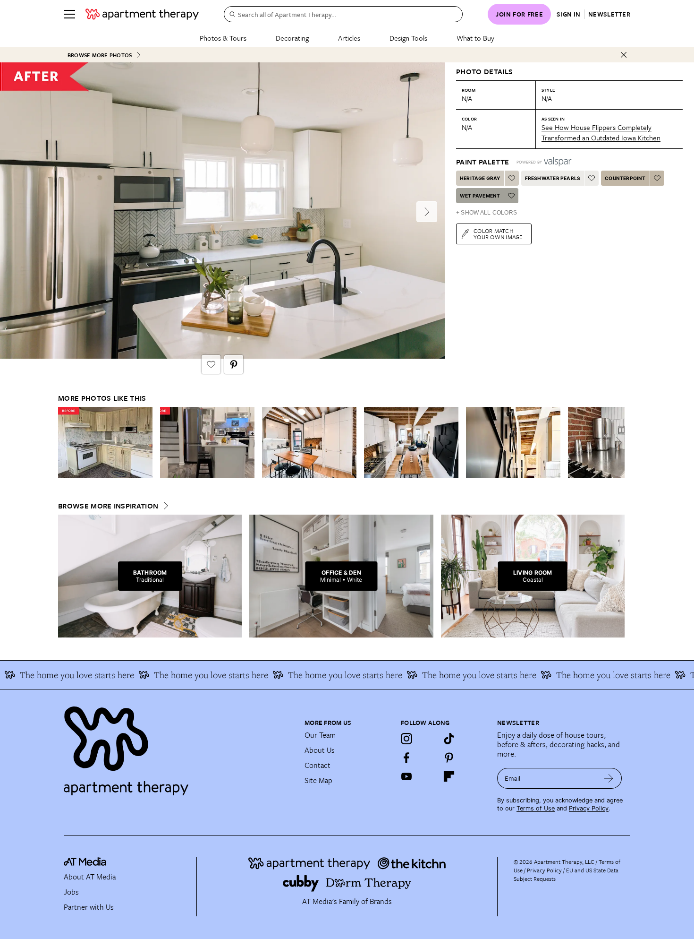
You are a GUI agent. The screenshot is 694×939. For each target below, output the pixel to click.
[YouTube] (406, 776)
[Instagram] (406, 738)
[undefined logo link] (142, 14)
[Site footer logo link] (178, 746)
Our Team (320, 735)
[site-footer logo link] (85, 863)
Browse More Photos (100, 55)
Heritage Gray (480, 178)
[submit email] (609, 778)
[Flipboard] (449, 776)
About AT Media (90, 876)
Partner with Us (89, 907)
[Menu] (69, 14)
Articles (349, 38)
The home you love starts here (192, 675)
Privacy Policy (589, 808)
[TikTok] (449, 738)
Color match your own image (498, 233)
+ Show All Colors (486, 212)
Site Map (318, 780)
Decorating (292, 38)
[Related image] (105, 442)
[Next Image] (426, 211)
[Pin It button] (233, 364)
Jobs (71, 891)
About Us (320, 750)
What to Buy (475, 38)
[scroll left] (65, 442)
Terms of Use (535, 808)
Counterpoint (625, 178)
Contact (317, 765)
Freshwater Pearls (552, 178)
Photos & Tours (223, 38)
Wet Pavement (480, 195)
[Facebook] (406, 757)
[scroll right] (617, 442)
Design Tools (408, 38)
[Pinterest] (449, 757)
